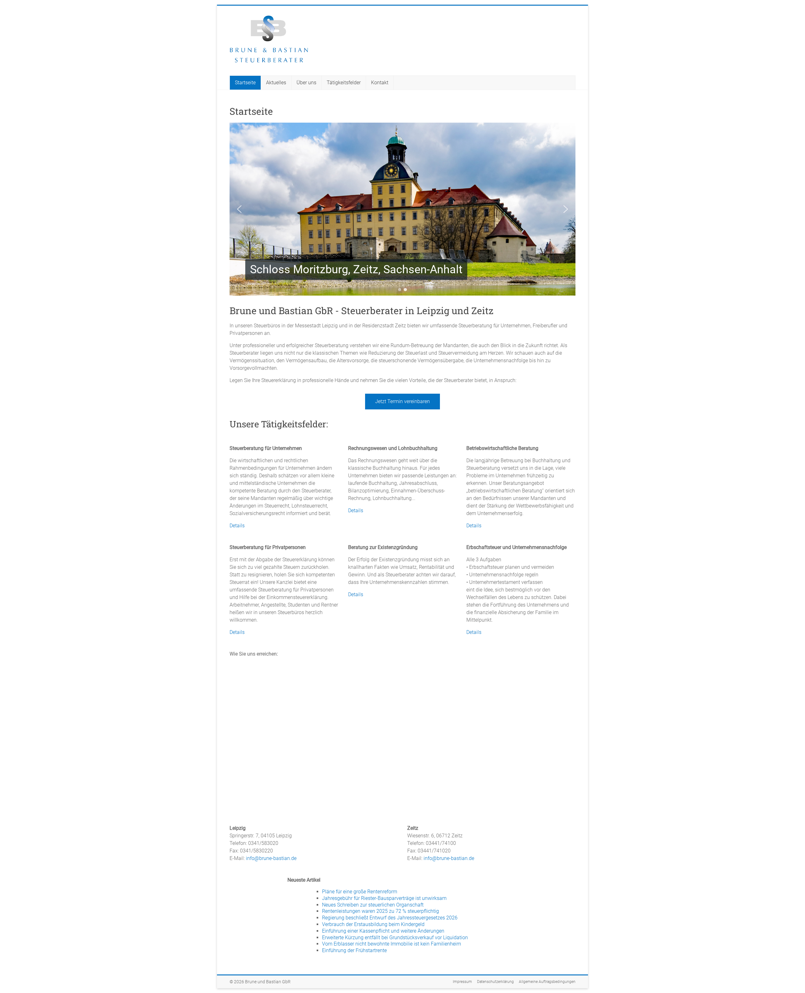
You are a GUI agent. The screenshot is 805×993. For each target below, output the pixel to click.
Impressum (462, 981)
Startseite (245, 83)
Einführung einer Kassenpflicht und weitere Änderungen (383, 931)
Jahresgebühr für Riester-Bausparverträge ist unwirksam (384, 898)
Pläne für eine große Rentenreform (359, 892)
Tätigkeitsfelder (344, 83)
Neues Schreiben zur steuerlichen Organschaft (373, 905)
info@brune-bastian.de (271, 858)
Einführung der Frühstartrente (354, 950)
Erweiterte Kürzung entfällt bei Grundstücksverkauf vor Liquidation (395, 937)
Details (237, 526)
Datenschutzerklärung (495, 981)
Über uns (306, 83)
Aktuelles (276, 83)
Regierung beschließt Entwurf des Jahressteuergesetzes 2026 (390, 918)
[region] (402, 209)
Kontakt (379, 83)
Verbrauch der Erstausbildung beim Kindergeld (373, 924)
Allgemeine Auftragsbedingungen (547, 981)
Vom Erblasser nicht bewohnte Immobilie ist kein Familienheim (391, 944)
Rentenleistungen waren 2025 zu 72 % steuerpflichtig (380, 911)
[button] (239, 209)
